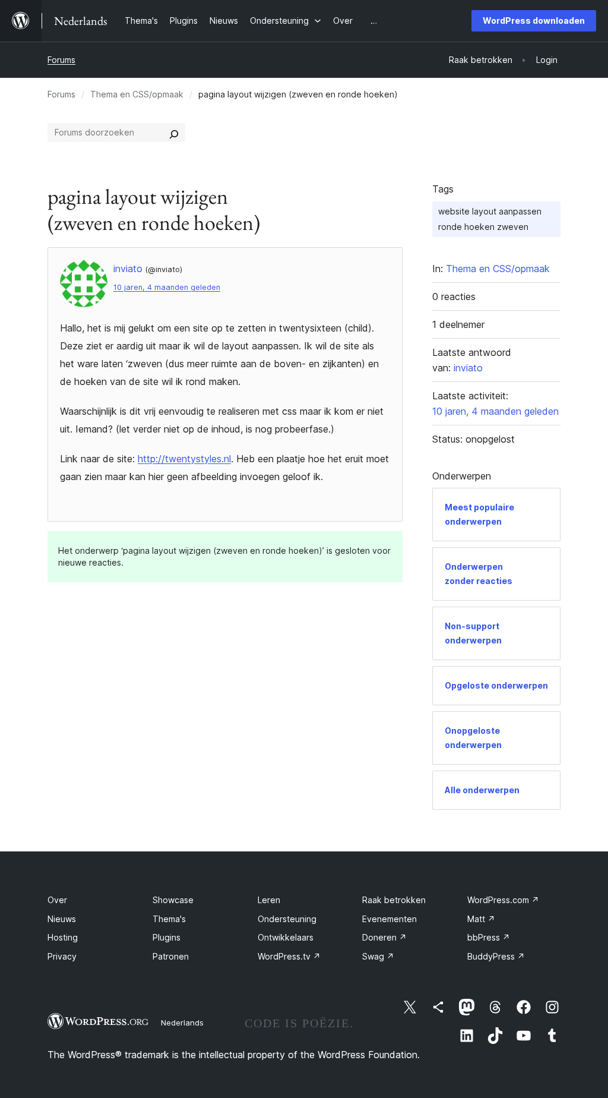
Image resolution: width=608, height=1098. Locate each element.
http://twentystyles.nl (184, 459)
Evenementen (389, 919)
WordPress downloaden (534, 20)
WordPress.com (503, 900)
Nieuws (62, 919)
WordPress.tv (289, 956)
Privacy (62, 956)
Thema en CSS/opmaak (136, 94)
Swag (378, 956)
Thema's (169, 919)
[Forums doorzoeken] (174, 132)
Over (57, 900)
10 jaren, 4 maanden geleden (166, 287)
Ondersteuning (287, 919)
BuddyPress (496, 956)
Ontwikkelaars (286, 937)
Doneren (384, 937)
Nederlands (182, 1022)
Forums (61, 60)
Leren (269, 900)
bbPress (488, 937)
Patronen (171, 956)
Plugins (166, 937)
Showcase (173, 900)
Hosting (63, 937)
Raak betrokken (394, 900)
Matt (481, 919)
